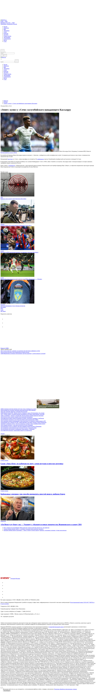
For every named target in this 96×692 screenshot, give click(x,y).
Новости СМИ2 (5, 348)
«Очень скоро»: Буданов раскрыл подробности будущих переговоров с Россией (22, 414)
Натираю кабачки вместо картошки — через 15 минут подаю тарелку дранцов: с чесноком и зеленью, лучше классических (35, 530)
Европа (2, 224)
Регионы (3, 304)
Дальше (3, 433)
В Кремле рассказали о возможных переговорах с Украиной (17, 429)
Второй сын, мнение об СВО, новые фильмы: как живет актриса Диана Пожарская (23, 422)
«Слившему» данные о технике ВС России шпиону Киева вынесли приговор (22, 415)
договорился (11, 165)
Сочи (2, 310)
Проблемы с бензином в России (9, 24)
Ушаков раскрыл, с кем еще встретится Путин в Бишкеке (17, 425)
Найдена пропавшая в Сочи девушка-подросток (13, 305)
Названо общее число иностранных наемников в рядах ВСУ (16, 225)
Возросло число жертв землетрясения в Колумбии (13, 198)
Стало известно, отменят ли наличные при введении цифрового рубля (20, 350)
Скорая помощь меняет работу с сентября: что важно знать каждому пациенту (24, 529)
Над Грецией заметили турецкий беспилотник (14, 411)
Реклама (18, 578)
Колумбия (3, 307)
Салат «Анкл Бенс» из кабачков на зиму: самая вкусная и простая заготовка (32, 464)
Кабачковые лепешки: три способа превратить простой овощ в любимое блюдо (33, 494)
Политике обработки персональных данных (65, 689)
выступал (10, 159)
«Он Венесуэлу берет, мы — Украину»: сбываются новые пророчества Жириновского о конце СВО (41, 524)
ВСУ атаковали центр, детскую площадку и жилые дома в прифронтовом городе (23, 423)
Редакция (13, 578)
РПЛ (2, 308)
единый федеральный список (56, 627)
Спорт (2, 251)
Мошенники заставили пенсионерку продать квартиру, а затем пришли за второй (23, 353)
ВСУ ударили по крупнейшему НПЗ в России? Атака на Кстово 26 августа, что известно (26, 527)
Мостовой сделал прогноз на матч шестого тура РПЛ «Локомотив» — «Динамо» (21, 279)
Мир (2, 197)
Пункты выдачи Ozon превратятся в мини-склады (15, 352)
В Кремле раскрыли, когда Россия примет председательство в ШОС (19, 419)
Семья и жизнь (4, 460)
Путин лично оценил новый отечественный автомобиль (17, 417)
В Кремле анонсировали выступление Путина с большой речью (18, 427)
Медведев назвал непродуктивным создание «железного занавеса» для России (22, 418)
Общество (3, 521)
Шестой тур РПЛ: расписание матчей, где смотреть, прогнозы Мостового (19, 252)
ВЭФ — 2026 (4, 21)
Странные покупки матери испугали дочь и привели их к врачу (18, 409)
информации (40, 159)
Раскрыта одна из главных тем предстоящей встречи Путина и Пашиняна (21, 426)
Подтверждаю (7, 690)
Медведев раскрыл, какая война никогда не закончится (16, 430)
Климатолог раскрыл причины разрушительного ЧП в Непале (18, 410)
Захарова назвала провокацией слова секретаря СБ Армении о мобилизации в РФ (23, 421)
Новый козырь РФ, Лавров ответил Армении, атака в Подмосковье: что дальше (22, 413)
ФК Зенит (3, 311)
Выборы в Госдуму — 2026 (8, 22)
